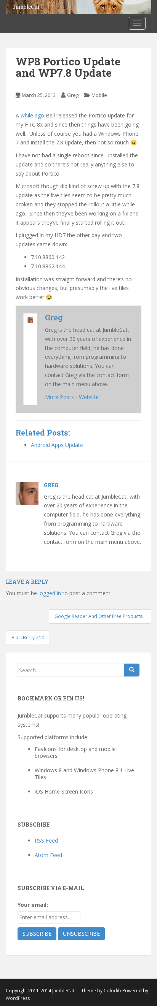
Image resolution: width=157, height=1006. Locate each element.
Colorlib (112, 990)
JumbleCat (63, 990)
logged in (49, 593)
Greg (72, 95)
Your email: (33, 904)
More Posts (59, 397)
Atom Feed (48, 855)
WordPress (18, 998)
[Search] (131, 670)
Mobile (99, 95)
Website (89, 397)
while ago (32, 115)
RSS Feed (46, 840)
